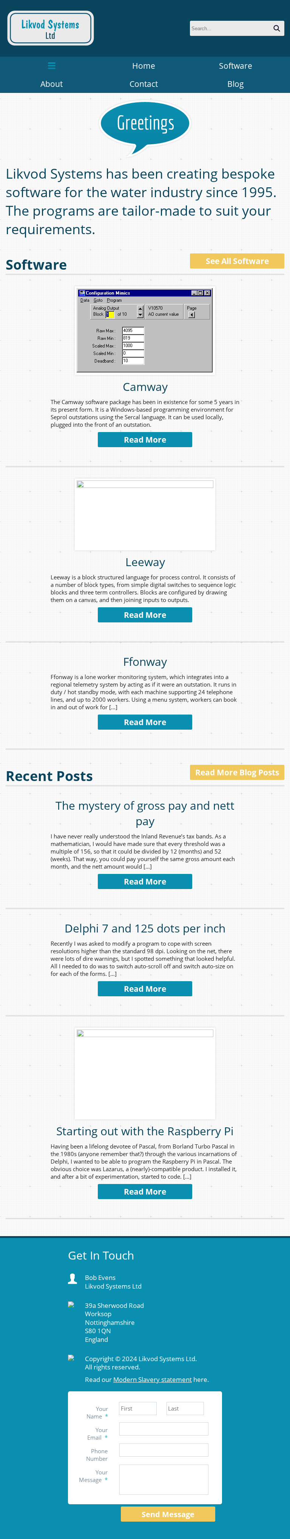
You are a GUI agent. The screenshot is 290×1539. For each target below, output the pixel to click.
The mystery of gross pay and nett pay (145, 813)
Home (143, 65)
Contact (144, 84)
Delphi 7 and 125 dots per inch (145, 928)
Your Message (93, 1475)
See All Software (237, 261)
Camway (145, 386)
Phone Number (97, 1454)
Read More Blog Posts (237, 772)
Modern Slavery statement (152, 1379)
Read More (145, 439)
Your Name (97, 1412)
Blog (235, 84)
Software (235, 65)
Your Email (97, 1433)
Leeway (145, 562)
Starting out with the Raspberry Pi (145, 1131)
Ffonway (145, 661)
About (51, 84)
